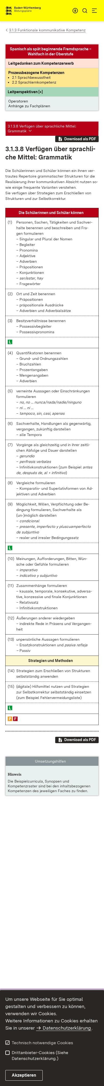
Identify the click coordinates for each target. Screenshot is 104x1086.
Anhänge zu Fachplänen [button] (29, 106)
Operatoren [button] (18, 101)
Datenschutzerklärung (67, 1028)
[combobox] (75, 10)
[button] (25, 92)
